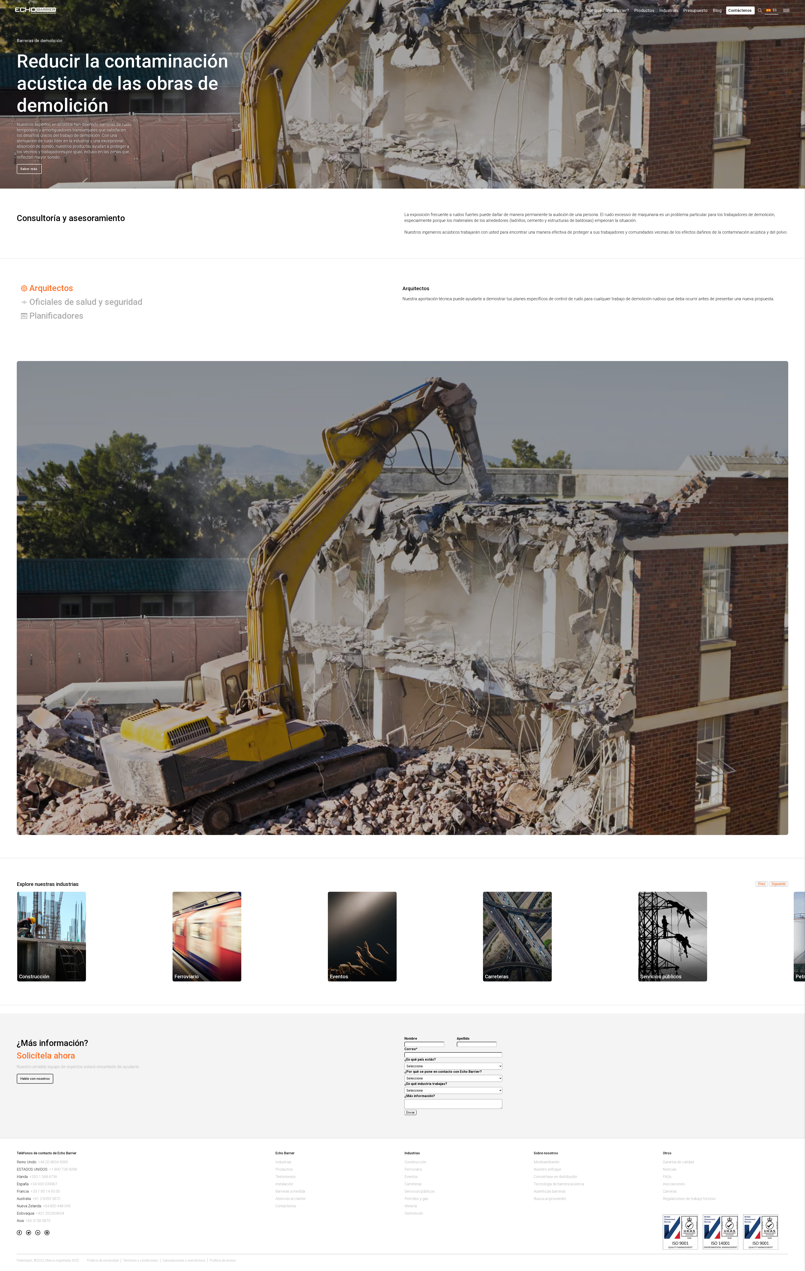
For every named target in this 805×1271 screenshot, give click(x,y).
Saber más (29, 169)
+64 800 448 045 (57, 1206)
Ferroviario (413, 1169)
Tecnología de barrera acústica (559, 1184)
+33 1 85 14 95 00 (45, 1191)
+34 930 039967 (43, 1184)
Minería (411, 1206)
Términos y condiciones (140, 1260)
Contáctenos (740, 10)
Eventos (411, 1177)
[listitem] (92, 936)
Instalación (284, 1184)
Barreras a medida (290, 1191)
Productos (644, 10)
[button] (771, 10)
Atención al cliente (290, 1199)
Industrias (668, 10)
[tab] (194, 288)
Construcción (415, 1162)
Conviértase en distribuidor (555, 1177)
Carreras (670, 1191)
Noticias (669, 1169)
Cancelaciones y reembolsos (183, 1260)
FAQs (667, 1177)
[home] (35, 10)
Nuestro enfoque (547, 1169)
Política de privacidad (103, 1260)
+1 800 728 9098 (63, 1169)
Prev (761, 884)
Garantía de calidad (678, 1162)
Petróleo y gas (416, 1199)
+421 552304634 (50, 1213)
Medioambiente (547, 1162)
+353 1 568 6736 (43, 1177)
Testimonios (285, 1177)
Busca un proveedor (550, 1199)
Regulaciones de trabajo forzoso (689, 1199)
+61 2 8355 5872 (46, 1199)
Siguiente (779, 884)
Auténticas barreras (550, 1191)
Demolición (414, 1213)
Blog (717, 10)
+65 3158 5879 (37, 1221)
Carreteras (413, 1184)
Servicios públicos (420, 1191)
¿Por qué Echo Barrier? (606, 10)
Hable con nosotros (35, 1079)
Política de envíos (223, 1260)
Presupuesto (695, 10)
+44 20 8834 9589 (53, 1162)
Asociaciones (674, 1184)
